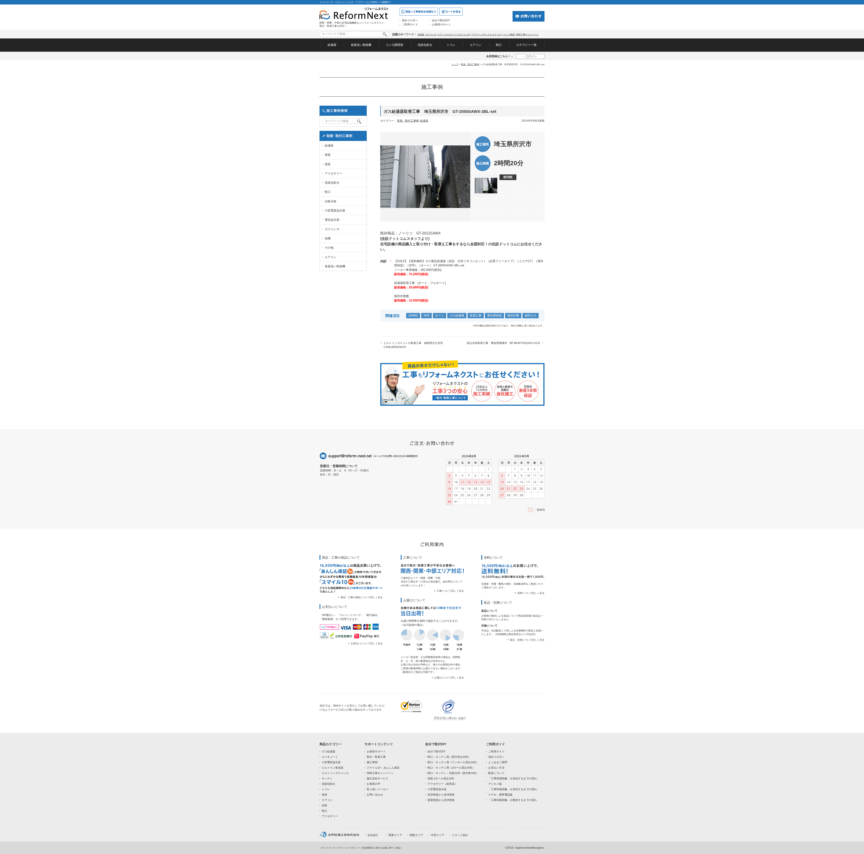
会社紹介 (372, 835)
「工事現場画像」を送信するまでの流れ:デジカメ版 (513, 781)
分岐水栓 (330, 201)
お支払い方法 (496, 767)
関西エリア (416, 835)
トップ (455, 64)
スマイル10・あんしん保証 (383, 767)
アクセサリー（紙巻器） (442, 783)
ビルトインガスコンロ (335, 773)
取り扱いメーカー (377, 789)
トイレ (451, 45)
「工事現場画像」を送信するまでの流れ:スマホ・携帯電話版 (513, 792)
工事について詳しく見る (450, 590)
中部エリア (437, 835)
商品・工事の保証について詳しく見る (362, 597)
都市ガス (530, 315)
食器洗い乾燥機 (361, 45)
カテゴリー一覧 (526, 45)
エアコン (476, 45)
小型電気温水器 (331, 762)
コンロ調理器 (394, 45)
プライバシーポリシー (349, 848)
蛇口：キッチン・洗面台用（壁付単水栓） (453, 773)
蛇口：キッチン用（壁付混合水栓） (449, 756)
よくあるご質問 (497, 762)
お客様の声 (373, 783)
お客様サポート (441, 24)
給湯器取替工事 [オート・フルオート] (420, 283)
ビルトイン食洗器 (332, 767)
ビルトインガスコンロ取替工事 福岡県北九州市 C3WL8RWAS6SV (415, 345)
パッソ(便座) (509, 34)
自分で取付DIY (441, 20)
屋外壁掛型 (494, 315)
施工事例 (372, 762)
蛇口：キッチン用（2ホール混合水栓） (451, 767)
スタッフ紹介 (460, 835)
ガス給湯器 (457, 315)
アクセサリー (333, 173)
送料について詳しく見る (530, 593)
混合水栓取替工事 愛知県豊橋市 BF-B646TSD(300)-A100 (503, 343)
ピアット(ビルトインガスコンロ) (453, 34)
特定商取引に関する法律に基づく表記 (381, 848)
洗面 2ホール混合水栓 (441, 778)
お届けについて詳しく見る (449, 677)
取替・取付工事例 (470, 64)
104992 (413, 315)
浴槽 (328, 238)
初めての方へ (410, 20)
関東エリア (395, 835)
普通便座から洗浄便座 (441, 800)
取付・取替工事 (376, 756)
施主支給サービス (377, 778)
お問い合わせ (375, 794)
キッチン (327, 778)
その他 (329, 247)
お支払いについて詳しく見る (367, 643)
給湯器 (421, 34)
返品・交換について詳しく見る (527, 639)
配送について (496, 773)
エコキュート (330, 756)
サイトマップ (328, 848)
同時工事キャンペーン (527, 34)
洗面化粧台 (425, 45)
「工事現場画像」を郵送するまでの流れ (512, 800)
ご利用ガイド (410, 24)
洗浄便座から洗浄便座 (441, 794)
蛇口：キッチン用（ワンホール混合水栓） (453, 762)
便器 (328, 154)
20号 (426, 315)
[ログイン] (530, 56)
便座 (328, 164)
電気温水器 (332, 219)
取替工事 (476, 315)
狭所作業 (513, 315)
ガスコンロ (430, 34)
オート (439, 315)
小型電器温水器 (335, 210)
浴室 (324, 805)
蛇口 (499, 45)
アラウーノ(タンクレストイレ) (486, 34)
